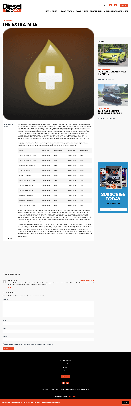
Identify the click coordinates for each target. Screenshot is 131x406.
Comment (6, 299)
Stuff (54, 11)
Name (5, 320)
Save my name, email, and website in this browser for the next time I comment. (28, 344)
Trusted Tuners (97, 11)
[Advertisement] (48, 257)
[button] (5, 238)
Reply (9, 287)
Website (5, 336)
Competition (82, 11)
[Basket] (100, 5)
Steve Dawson (72, 396)
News (48, 11)
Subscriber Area (114, 11)
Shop (125, 11)
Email (5, 328)
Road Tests (66, 11)
